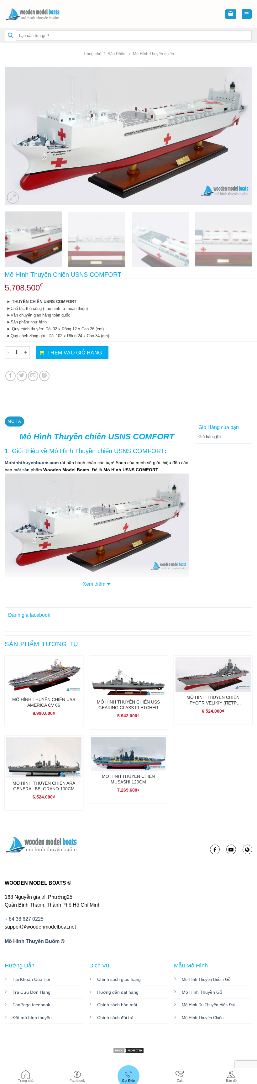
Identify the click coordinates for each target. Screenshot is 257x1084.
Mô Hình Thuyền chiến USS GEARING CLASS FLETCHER (128, 704)
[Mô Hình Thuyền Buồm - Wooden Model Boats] (36, 14)
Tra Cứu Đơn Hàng (31, 992)
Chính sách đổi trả (115, 1017)
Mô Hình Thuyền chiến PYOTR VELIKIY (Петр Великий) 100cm (212, 700)
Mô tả (14, 421)
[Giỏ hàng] (230, 14)
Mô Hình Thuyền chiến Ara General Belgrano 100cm (44, 786)
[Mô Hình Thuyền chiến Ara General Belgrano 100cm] (43, 757)
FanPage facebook (31, 1004)
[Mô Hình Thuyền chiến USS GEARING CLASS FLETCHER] (128, 676)
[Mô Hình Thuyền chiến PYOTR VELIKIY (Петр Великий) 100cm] (213, 674)
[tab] (14, 421)
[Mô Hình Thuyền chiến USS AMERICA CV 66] (43, 675)
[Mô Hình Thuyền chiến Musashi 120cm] (128, 754)
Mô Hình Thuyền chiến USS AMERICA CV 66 (43, 702)
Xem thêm (94, 584)
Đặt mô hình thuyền (32, 1017)
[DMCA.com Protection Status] (128, 1050)
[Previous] (17, 136)
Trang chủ (92, 53)
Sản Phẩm (117, 53)
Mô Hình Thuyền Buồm (32, 941)
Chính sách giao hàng (119, 979)
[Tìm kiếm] (10, 35)
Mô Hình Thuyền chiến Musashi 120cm (128, 779)
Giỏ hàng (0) (209, 436)
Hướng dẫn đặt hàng (118, 992)
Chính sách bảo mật (117, 1004)
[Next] (239, 136)
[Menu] (247, 14)
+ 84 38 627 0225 (24, 919)
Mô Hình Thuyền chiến (153, 53)
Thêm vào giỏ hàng (74, 352)
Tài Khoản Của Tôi (31, 979)
